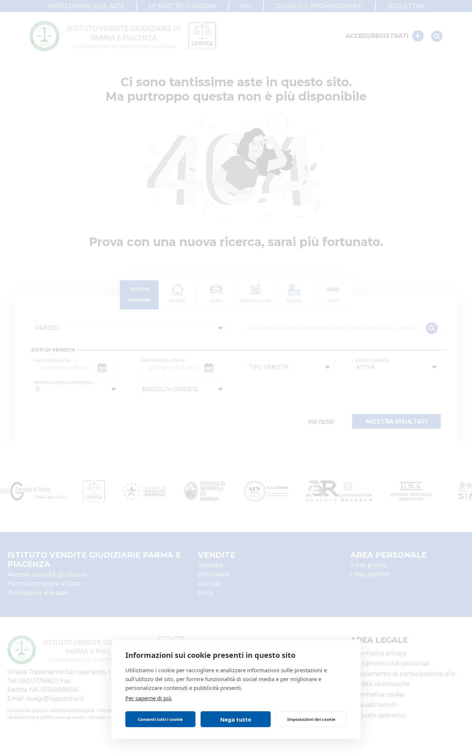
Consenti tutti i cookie (160, 719)
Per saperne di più (148, 698)
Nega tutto (235, 719)
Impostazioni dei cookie (311, 719)
